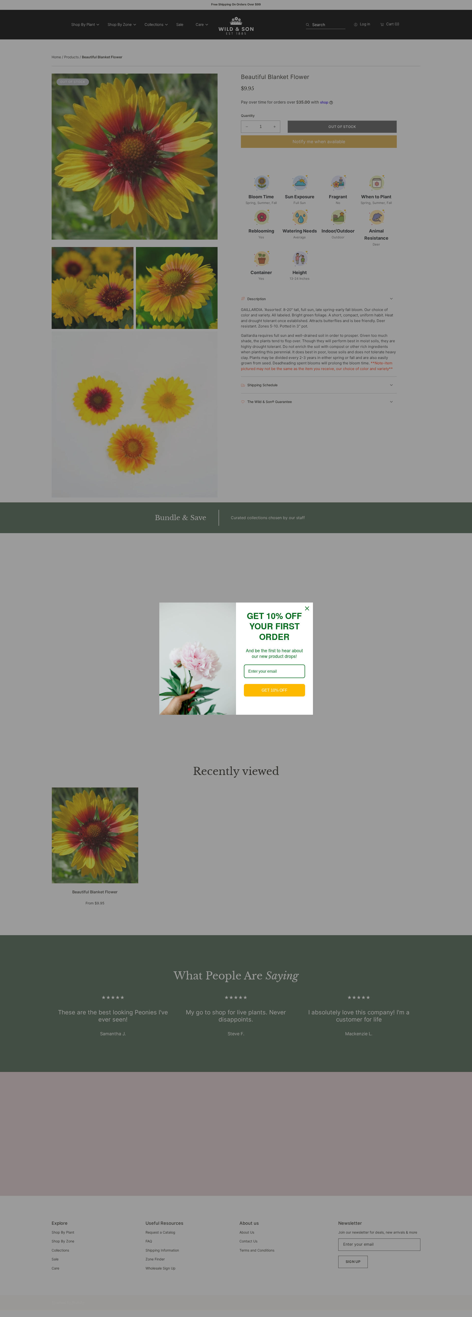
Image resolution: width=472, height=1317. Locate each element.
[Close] (307, 608)
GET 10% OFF (274, 690)
